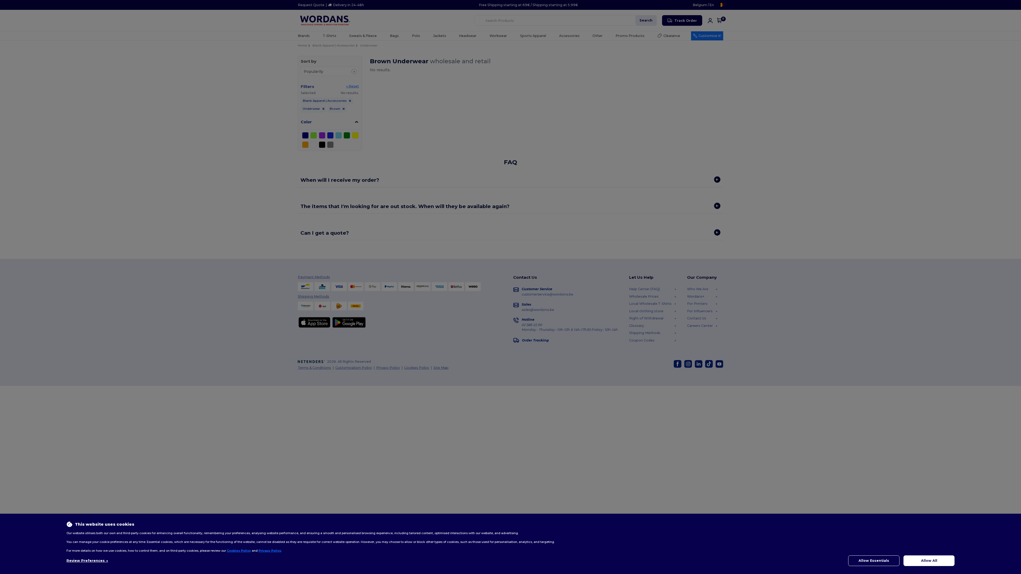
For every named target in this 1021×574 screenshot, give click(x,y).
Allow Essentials (874, 561)
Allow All (929, 561)
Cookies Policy (239, 550)
